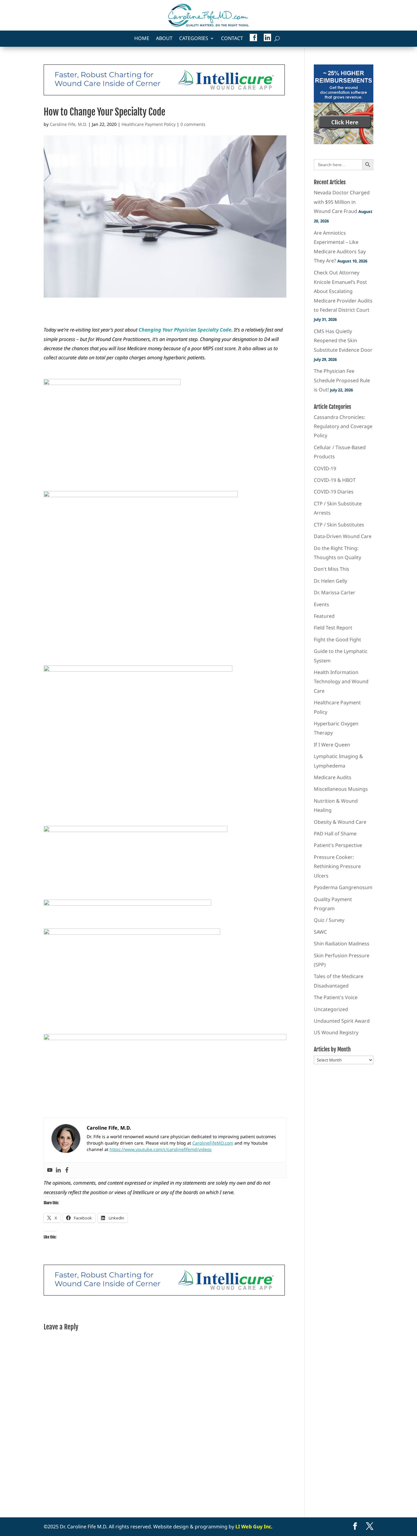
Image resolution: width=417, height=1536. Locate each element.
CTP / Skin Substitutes (339, 524)
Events (321, 604)
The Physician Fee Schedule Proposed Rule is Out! (342, 380)
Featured (324, 616)
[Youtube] (50, 1170)
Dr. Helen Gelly (330, 580)
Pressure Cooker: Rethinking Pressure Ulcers (337, 866)
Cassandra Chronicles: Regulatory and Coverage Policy (343, 426)
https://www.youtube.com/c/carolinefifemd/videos (161, 1149)
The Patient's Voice (335, 997)
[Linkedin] (58, 1170)
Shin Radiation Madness (341, 943)
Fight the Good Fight (337, 639)
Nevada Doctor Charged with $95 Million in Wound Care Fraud (342, 201)
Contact (232, 39)
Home (141, 39)
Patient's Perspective (338, 845)
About (164, 39)
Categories (193, 39)
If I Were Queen (332, 744)
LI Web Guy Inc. (254, 1526)
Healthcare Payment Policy (148, 124)
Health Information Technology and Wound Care (341, 681)
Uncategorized (331, 1009)
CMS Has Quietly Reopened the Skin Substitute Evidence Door (343, 340)
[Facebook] (67, 1170)
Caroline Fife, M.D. (68, 124)
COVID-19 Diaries (334, 491)
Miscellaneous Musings (341, 789)
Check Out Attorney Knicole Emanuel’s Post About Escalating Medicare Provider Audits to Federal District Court (343, 291)
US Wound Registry (336, 1032)
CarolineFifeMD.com (212, 1143)
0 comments (192, 124)
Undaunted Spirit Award (342, 1020)
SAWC (320, 932)
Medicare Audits (332, 777)
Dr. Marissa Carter (334, 592)
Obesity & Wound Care (340, 822)
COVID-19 (325, 468)
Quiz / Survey (329, 920)
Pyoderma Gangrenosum (343, 887)
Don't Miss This (331, 569)
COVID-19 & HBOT (335, 480)
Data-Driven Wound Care (343, 536)
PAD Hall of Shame (335, 833)
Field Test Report (333, 627)
